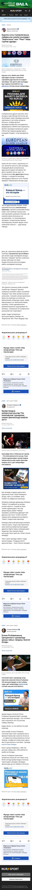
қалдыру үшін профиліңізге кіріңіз (14, 359)
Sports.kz (22, 684)
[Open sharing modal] (20, 374)
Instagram (17, 391)
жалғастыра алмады (9, 744)
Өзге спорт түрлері (12, 401)
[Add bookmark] (28, 374)
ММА (16, 15)
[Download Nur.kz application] (16, 4)
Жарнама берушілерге (16, 879)
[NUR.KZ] (16, 11)
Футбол (11, 15)
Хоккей (26, 15)
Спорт (4, 15)
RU (26, 10)
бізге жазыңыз (21, 325)
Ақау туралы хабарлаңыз (16, 874)
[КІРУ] (29, 10)
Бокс (21, 15)
